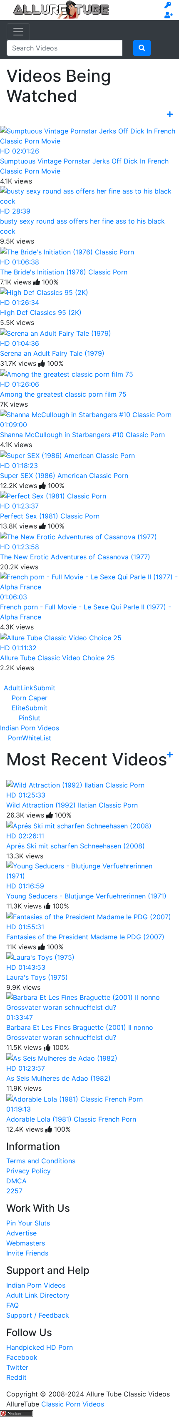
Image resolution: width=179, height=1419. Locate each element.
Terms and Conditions (40, 1161)
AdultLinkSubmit (29, 688)
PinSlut (29, 718)
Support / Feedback (37, 1315)
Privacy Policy (28, 1171)
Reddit (16, 1377)
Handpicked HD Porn (39, 1347)
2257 (14, 1191)
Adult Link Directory (38, 1295)
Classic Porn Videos (72, 1404)
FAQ (12, 1305)
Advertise (21, 1233)
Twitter (17, 1367)
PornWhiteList (29, 738)
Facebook (21, 1357)
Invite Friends (27, 1253)
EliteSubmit (29, 708)
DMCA (16, 1181)
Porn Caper (29, 698)
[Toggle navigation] (18, 31)
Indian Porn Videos (29, 728)
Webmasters (25, 1243)
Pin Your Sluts (28, 1223)
